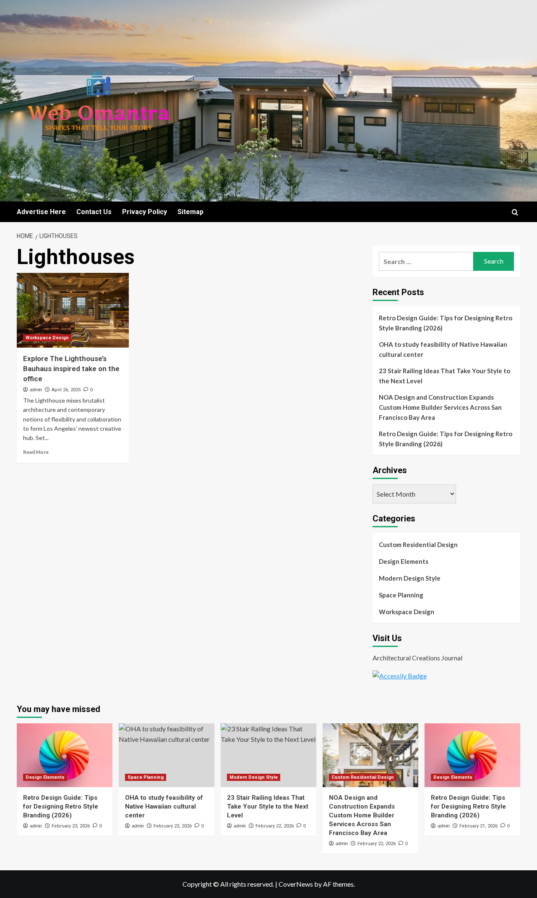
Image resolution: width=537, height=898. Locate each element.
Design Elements (403, 561)
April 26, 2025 (66, 390)
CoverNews (296, 884)
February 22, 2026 (274, 826)
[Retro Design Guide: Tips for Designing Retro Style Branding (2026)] (64, 755)
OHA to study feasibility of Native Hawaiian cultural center (443, 349)
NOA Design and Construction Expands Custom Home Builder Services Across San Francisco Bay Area (440, 407)
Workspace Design (47, 337)
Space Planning (401, 595)
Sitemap (190, 212)
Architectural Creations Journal (417, 658)
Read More (36, 452)
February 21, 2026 (478, 826)
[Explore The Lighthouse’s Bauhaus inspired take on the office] (73, 310)
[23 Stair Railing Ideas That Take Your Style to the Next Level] (268, 755)
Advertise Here (41, 212)
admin (36, 389)
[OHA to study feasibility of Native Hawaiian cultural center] (166, 755)
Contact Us (94, 212)
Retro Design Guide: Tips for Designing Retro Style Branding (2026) (445, 323)
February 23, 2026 (71, 826)
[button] (515, 212)
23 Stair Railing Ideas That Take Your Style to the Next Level (444, 376)
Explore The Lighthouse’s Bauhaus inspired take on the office (71, 368)
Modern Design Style (410, 578)
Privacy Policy (144, 212)
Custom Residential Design (418, 544)
